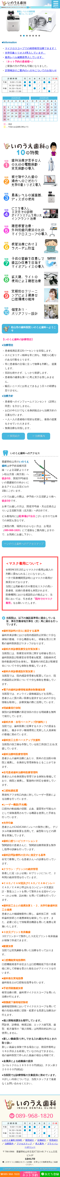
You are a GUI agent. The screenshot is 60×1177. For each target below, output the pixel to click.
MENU (56, 4)
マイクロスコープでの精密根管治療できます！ (31, 48)
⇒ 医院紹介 (13, 436)
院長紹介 (53, 1140)
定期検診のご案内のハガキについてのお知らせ (31, 70)
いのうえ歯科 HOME (12, 1140)
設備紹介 (41, 1140)
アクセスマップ (24, 1144)
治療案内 (9, 1144)
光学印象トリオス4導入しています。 (25, 52)
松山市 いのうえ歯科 (16, 4)
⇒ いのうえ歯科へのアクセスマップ (24, 543)
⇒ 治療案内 (38, 436)
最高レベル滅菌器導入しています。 (24, 57)
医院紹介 (29, 1140)
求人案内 (39, 1144)
